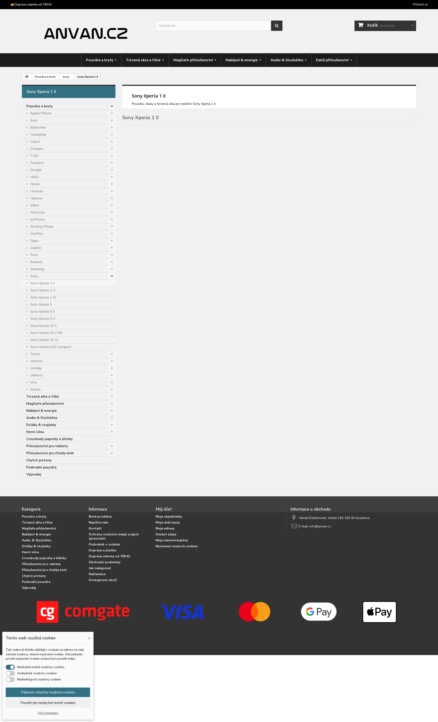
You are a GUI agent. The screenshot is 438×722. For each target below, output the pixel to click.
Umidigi (35, 368)
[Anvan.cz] (85, 32)
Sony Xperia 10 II (43, 325)
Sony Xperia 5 (40, 304)
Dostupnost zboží (103, 580)
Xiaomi (35, 389)
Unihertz (36, 375)
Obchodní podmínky (104, 562)
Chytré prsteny (39, 460)
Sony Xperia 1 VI (42, 297)
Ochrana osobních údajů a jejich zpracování (114, 536)
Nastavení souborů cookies (177, 546)
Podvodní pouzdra (41, 467)
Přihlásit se (420, 5)
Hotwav (36, 191)
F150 (33, 155)
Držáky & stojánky (41, 425)
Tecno (34, 354)
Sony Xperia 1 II (42, 283)
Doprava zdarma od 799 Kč (109, 556)
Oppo (34, 240)
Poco (33, 255)
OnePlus (36, 233)
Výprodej (33, 474)
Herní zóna (35, 432)
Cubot (34, 141)
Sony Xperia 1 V (42, 290)
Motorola (37, 212)
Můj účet (164, 509)
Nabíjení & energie (41, 410)
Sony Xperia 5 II (42, 311)
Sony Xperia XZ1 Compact (50, 347)
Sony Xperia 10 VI (43, 340)
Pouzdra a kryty (39, 106)
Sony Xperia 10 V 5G (46, 333)
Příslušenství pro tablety (47, 446)
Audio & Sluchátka (41, 417)
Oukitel (35, 248)
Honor (34, 184)
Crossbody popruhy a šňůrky (49, 439)
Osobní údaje (166, 534)
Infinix (34, 205)
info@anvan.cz (320, 526)
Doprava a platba (102, 550)
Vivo (33, 382)
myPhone (37, 219)
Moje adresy (165, 528)
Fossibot (36, 163)
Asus (33, 120)
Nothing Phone (41, 226)
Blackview (37, 127)
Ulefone (35, 361)
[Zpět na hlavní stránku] (26, 77)
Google (35, 170)
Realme (35, 262)
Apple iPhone (40, 113)
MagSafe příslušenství (45, 403)
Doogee (36, 148)
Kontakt (95, 528)
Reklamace (97, 574)
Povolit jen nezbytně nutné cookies (48, 703)
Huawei (35, 198)
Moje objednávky (169, 516)
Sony (33, 276)
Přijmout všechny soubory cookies (48, 692)
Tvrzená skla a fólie (42, 396)
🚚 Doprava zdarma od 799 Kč (31, 5)
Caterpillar (38, 134)
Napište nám (98, 522)
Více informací (48, 713)
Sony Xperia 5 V (42, 318)
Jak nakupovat (100, 568)
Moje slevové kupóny (172, 540)
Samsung (36, 269)
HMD (34, 177)
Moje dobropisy (168, 522)
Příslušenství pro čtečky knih (50, 453)
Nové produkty (100, 516)
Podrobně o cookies (104, 544)
